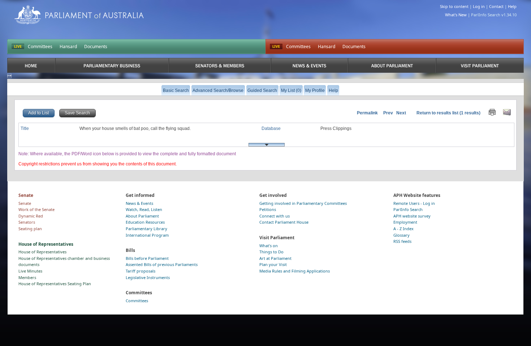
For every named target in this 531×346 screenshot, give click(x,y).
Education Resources (145, 222)
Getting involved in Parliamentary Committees (303, 203)
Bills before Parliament (147, 258)
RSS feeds (402, 241)
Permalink (367, 112)
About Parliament (142, 216)
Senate (24, 203)
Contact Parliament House (283, 222)
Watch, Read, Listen (144, 209)
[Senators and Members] (220, 65)
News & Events (139, 203)
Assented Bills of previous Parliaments (162, 264)
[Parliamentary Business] (112, 65)
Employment (405, 222)
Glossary (401, 235)
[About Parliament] (392, 65)
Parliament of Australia (79, 14)
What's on (268, 245)
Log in (479, 6)
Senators (26, 222)
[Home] (31, 65)
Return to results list (437, 112)
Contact (496, 6)
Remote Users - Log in (414, 203)
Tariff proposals (140, 271)
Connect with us (274, 216)
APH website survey (412, 216)
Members (27, 277)
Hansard (68, 46)
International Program (147, 235)
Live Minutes (30, 271)
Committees (40, 46)
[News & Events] (309, 65)
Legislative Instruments (148, 277)
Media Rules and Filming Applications (294, 271)
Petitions (267, 209)
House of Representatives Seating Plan (54, 283)
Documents (95, 46)
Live (276, 47)
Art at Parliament (275, 258)
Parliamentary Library (146, 228)
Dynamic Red (30, 216)
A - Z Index (403, 228)
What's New (456, 14)
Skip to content (454, 6)
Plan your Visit (273, 264)
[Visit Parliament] (480, 65)
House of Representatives (42, 251)
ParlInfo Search (408, 209)
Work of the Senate (36, 209)
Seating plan (30, 228)
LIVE (18, 47)
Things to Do (271, 251)
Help (512, 6)
